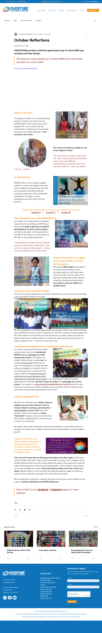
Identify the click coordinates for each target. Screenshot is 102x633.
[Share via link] (30, 510)
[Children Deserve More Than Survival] (18, 539)
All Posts (7, 20)
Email (70, 584)
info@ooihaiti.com (9, 582)
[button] (95, 20)
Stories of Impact (26, 20)
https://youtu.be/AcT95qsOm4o (25, 68)
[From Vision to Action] (51, 539)
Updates (38, 20)
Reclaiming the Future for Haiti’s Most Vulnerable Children (82, 551)
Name (70, 578)
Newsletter (95, 1)
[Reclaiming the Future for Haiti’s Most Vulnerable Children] (83, 539)
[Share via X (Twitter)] (20, 510)
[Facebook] (10, 598)
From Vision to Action (47, 550)
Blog (15, 20)
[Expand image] (32, 313)
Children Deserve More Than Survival (18, 551)
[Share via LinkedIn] (25, 510)
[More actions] (86, 34)
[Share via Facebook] (15, 510)
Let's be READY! (21, 1)
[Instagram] (5, 598)
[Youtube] (15, 598)
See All (96, 527)
